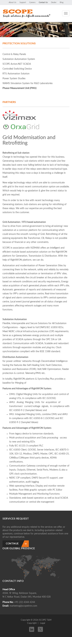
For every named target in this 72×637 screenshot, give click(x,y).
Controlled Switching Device (17, 69)
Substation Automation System (19, 59)
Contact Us (43, 2)
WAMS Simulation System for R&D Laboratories (28, 83)
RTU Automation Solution (16, 74)
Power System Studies (14, 78)
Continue (12, 544)
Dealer (53, 2)
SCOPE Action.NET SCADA (17, 64)
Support (23, 2)
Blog (61, 2)
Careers (32, 2)
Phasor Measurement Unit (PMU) (20, 88)
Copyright (32, 623)
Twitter (40, 628)
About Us (12, 2)
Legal (42, 623)
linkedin (31, 629)
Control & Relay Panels (14, 54)
